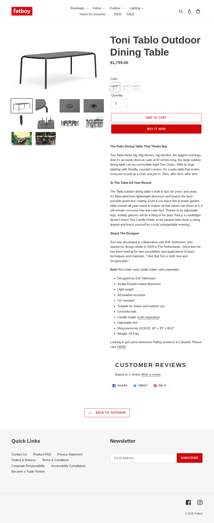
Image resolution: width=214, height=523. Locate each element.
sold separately (148, 317)
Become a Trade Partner (28, 471)
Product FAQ (42, 454)
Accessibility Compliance (68, 466)
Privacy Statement (70, 454)
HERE (121, 347)
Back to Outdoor (110, 412)
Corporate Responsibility (28, 466)
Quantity (117, 95)
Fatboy (199, 513)
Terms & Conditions (55, 460)
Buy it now (156, 128)
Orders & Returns (23, 460)
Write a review (151, 374)
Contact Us (19, 454)
